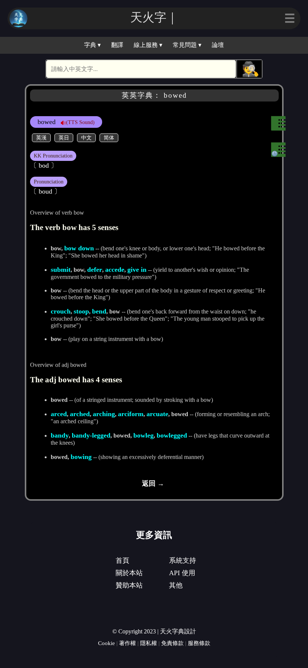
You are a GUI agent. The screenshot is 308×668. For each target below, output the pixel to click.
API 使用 (182, 573)
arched (80, 414)
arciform (130, 414)
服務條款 (199, 643)
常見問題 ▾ (187, 45)
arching (104, 414)
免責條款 (172, 643)
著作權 (127, 643)
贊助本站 (129, 585)
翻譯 (117, 45)
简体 (109, 138)
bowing (81, 456)
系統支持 (182, 560)
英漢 (41, 138)
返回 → (153, 483)
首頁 (122, 560)
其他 (176, 585)
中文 (86, 138)
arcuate (157, 414)
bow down (79, 248)
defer (94, 269)
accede (114, 269)
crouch (61, 311)
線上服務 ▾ (148, 45)
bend (99, 311)
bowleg (143, 435)
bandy (60, 435)
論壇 (218, 45)
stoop (81, 311)
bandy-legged (91, 435)
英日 (64, 138)
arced (59, 414)
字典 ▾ (92, 45)
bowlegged (172, 435)
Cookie (106, 643)
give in (136, 269)
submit (61, 269)
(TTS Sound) (80, 122)
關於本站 (129, 573)
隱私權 (148, 643)
